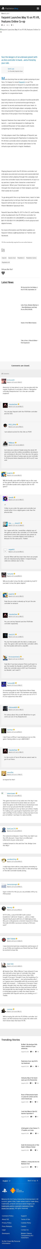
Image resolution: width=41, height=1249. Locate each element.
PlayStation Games (31, 258)
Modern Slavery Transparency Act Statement (27, 1235)
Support (24, 1216)
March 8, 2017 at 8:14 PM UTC (14, 795)
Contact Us (25, 1230)
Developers (6, 1233)
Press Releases (7, 1226)
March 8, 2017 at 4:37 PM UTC (14, 382)
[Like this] (36, 1052)
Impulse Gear (12, 258)
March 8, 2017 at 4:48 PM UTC (14, 576)
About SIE (5, 1219)
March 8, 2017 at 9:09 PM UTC (14, 886)
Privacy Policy (6, 1223)
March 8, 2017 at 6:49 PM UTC (16, 406)
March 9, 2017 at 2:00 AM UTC (16, 525)
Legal (4, 1230)
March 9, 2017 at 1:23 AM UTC (16, 637)
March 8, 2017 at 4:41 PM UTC (14, 475)
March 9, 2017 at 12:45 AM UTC (16, 445)
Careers (23, 1226)
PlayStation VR (6, 262)
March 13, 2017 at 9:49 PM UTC (16, 551)
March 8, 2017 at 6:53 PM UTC (16, 752)
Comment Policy (7, 1216)
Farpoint (22, 82)
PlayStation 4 (21, 258)
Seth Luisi (11, 69)
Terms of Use (25, 1219)
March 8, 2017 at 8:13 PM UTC (16, 427)
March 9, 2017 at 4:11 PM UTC (14, 1011)
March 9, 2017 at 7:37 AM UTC (14, 941)
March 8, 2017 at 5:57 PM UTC (14, 774)
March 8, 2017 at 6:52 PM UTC (16, 616)
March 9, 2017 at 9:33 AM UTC (14, 966)
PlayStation (11, 8)
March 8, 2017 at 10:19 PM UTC (16, 499)
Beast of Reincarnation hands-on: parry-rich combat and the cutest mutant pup (29, 1097)
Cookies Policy (26, 1223)
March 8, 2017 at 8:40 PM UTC (14, 861)
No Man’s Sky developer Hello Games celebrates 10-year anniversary (29, 1046)
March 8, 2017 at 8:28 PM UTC (14, 831)
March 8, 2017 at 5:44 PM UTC (14, 732)
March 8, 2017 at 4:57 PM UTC (16, 709)
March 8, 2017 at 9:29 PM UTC (14, 910)
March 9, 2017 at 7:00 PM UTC (16, 659)
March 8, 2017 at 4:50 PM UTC (16, 596)
